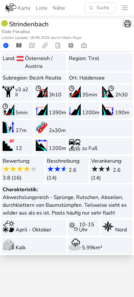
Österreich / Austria (39, 62)
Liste (41, 8)
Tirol (93, 58)
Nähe (59, 8)
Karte (24, 8)
